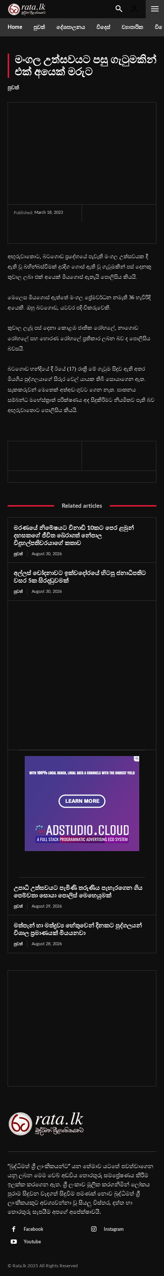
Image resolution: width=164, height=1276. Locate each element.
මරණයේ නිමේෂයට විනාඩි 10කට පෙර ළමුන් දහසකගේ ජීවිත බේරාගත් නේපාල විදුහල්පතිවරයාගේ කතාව (74, 535)
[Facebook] (15, 233)
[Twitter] (33, 233)
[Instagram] (94, 1230)
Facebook (33, 1229)
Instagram (114, 1229)
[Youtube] (14, 1242)
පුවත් (13, 87)
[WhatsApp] (68, 233)
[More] (86, 233)
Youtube (32, 1242)
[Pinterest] (50, 233)
